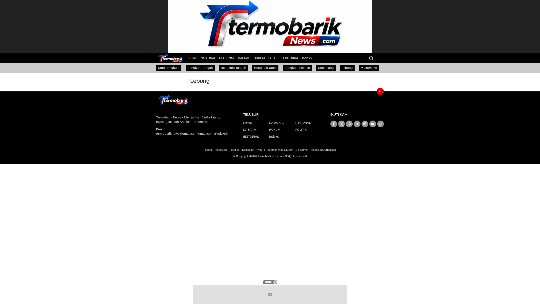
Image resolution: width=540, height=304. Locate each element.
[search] (371, 58)
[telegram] (357, 124)
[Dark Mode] (379, 58)
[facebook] (333, 124)
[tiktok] (380, 124)
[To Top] (380, 91)
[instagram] (365, 124)
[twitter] (341, 124)
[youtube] (372, 124)
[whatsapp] (349, 124)
